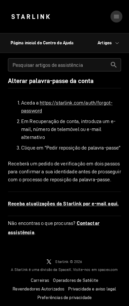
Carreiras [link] (40, 280)
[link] (31, 16)
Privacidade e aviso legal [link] (92, 288)
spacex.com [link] (108, 269)
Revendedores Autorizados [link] (38, 288)
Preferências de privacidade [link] (64, 297)
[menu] (116, 16)
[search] (113, 64)
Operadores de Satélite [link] (75, 280)
